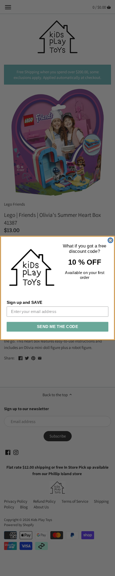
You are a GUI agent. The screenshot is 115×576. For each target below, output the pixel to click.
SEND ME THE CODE (57, 327)
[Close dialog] (110, 240)
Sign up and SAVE (25, 302)
